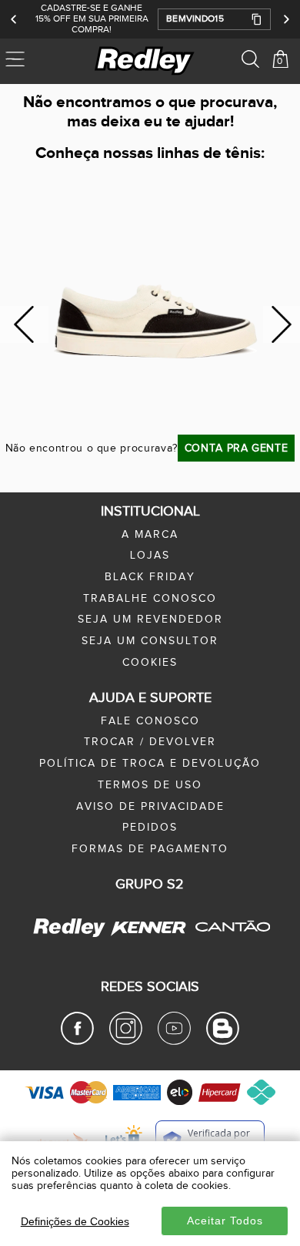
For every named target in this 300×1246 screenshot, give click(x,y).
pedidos (150, 827)
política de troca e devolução (150, 763)
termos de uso (150, 785)
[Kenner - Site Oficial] (148, 928)
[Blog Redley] (222, 1042)
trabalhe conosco (150, 599)
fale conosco (150, 721)
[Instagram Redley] (125, 1042)
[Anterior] (14, 19)
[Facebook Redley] (77, 1042)
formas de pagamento (150, 849)
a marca (150, 535)
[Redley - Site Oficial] (70, 936)
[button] (214, 19)
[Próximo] (286, 19)
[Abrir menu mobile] (36, 61)
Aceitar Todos (225, 1220)
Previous (24, 325)
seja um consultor (150, 641)
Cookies (150, 663)
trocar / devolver (150, 742)
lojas (150, 555)
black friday (150, 577)
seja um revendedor (150, 619)
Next (282, 325)
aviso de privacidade (150, 807)
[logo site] (145, 61)
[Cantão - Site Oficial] (228, 942)
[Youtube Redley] (174, 1042)
